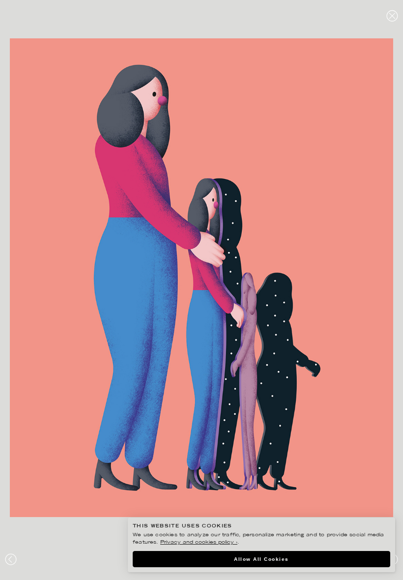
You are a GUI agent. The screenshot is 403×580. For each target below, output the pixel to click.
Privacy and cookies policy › (198, 542)
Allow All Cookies (261, 559)
